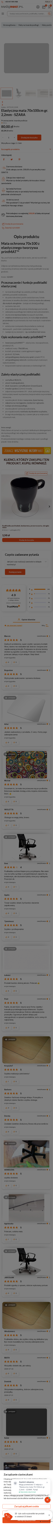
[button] (8, 1516)
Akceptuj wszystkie (26, 1520)
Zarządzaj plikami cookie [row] (26, 1506)
